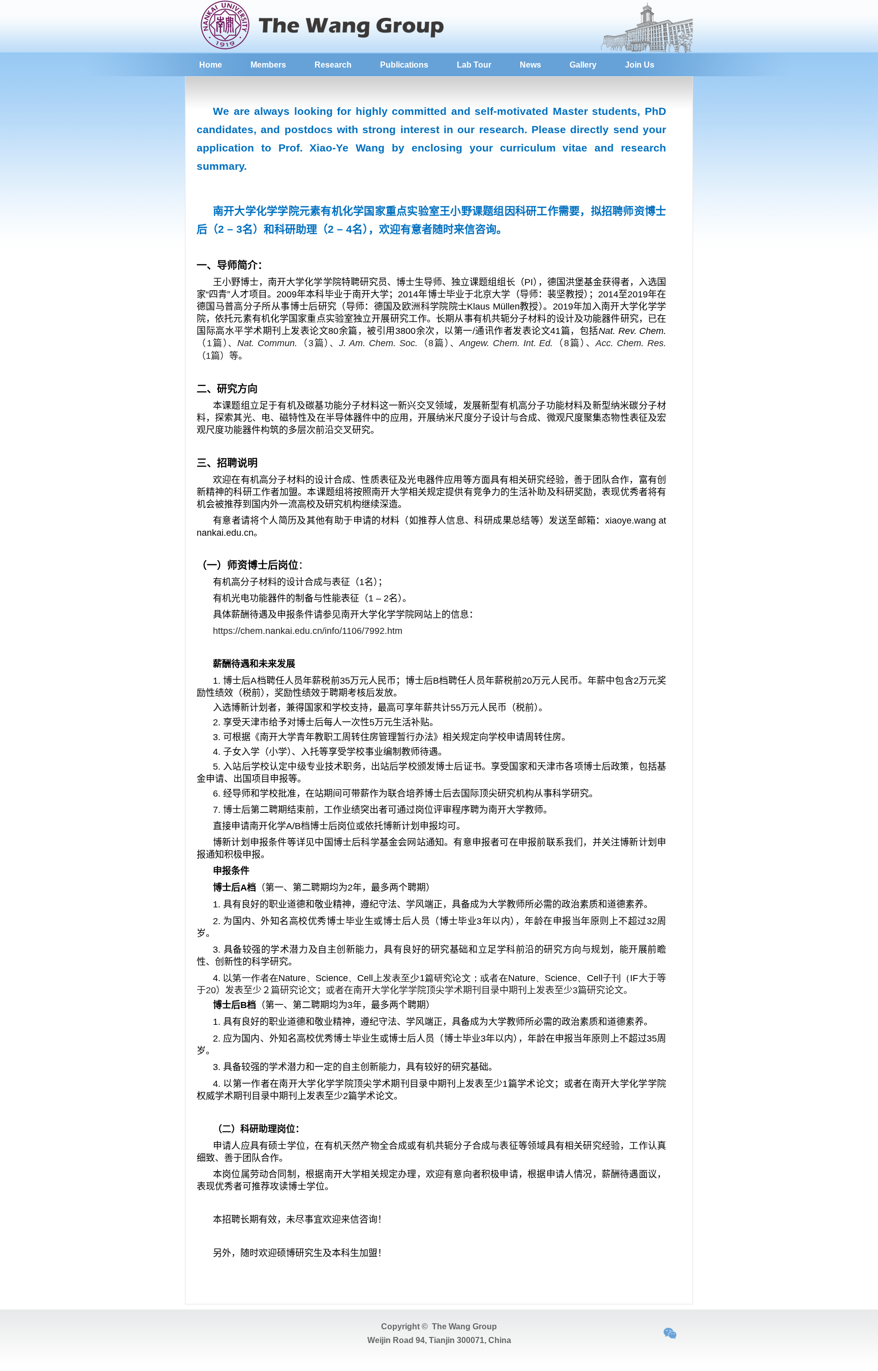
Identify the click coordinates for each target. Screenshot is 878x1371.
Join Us (639, 64)
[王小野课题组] (328, 48)
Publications (404, 64)
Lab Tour (474, 64)
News (530, 64)
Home (210, 64)
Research (333, 64)
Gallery (583, 64)
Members (268, 64)
